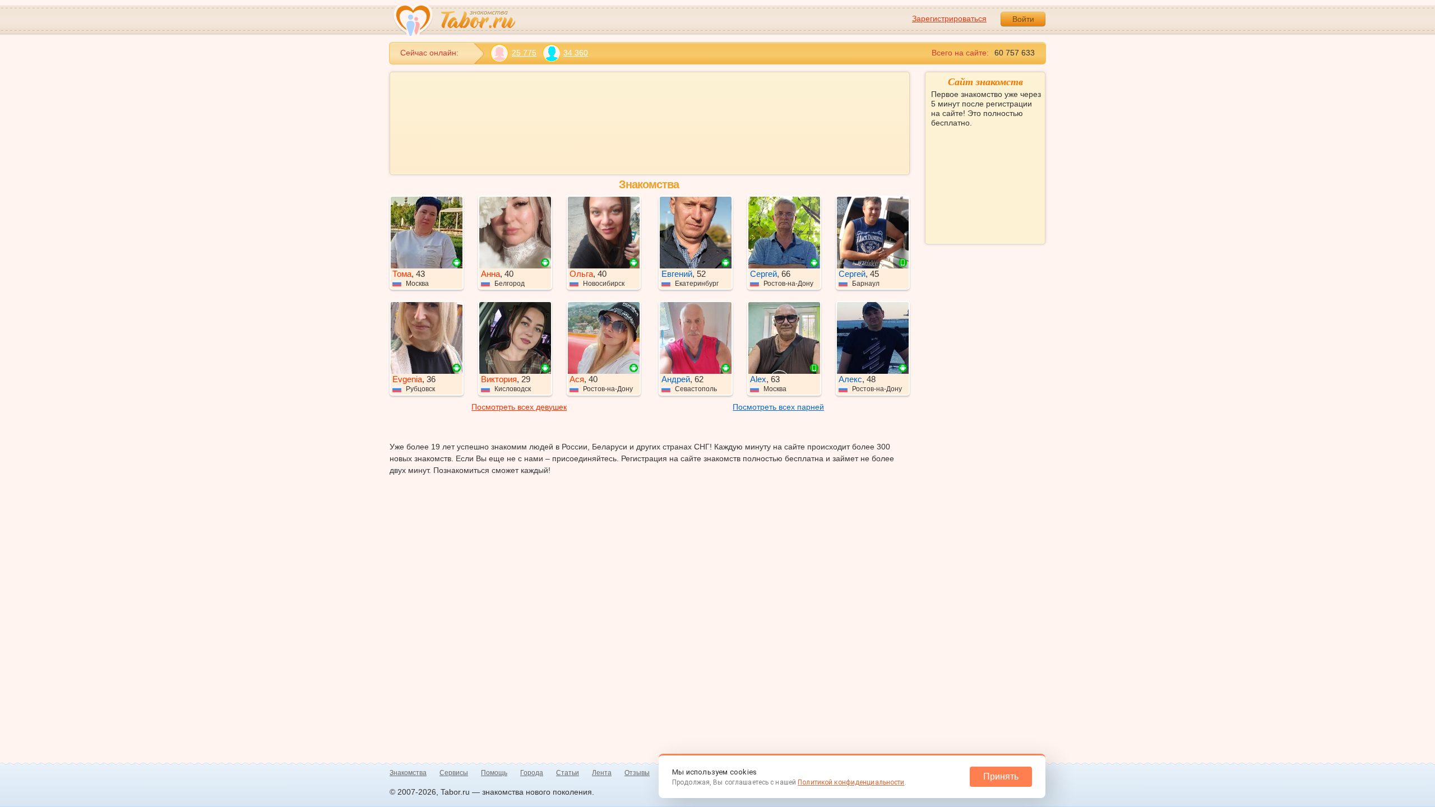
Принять (1001, 776)
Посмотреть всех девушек (519, 406)
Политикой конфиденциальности (851, 782)
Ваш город (951, 163)
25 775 (524, 52)
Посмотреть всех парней (778, 406)
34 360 (575, 52)
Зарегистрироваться (949, 18)
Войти (1023, 19)
